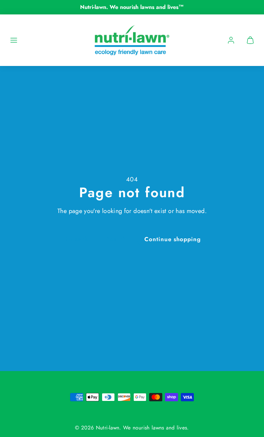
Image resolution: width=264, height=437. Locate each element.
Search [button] (116, 239)
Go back (75, 239)
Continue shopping (172, 239)
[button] (14, 40)
